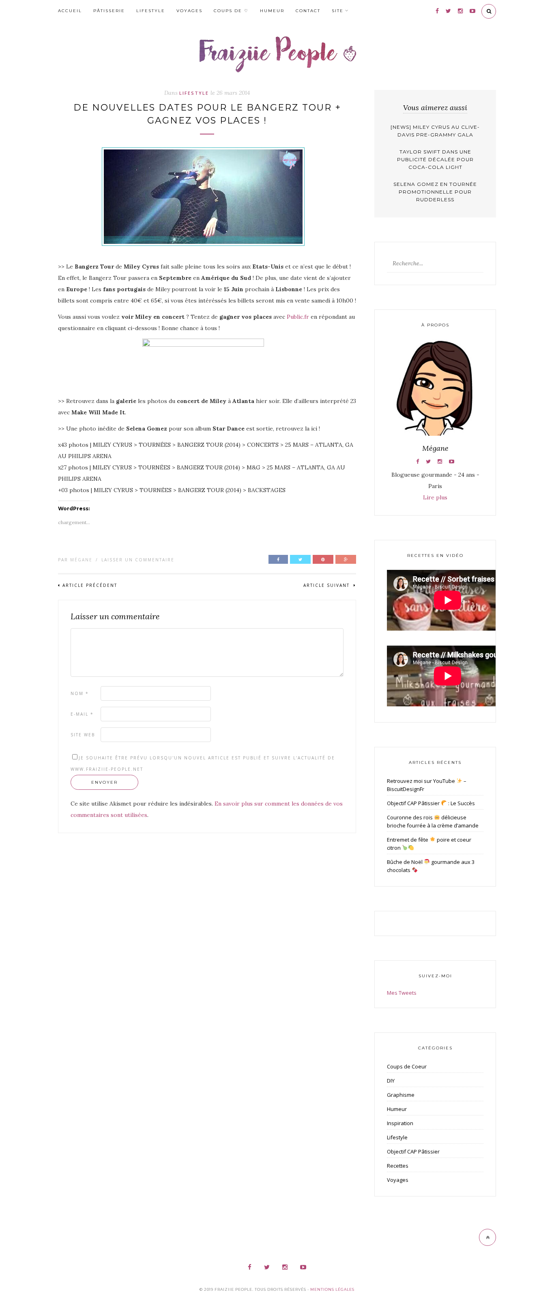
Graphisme (400, 1094)
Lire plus (435, 497)
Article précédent (89, 585)
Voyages (189, 10)
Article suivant (327, 585)
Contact (308, 10)
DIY (391, 1080)
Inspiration (400, 1123)
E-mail (82, 714)
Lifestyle (150, 10)
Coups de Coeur (407, 1066)
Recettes (397, 1165)
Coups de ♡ (231, 10)
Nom (80, 693)
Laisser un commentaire (137, 560)
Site (338, 10)
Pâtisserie (109, 10)
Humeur (272, 10)
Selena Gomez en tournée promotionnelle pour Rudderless (435, 192)
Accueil (70, 10)
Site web (83, 735)
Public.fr (298, 316)
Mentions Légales (332, 1289)
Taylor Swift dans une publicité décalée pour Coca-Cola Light (435, 159)
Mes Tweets (402, 992)
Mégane (81, 560)
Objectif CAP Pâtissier (413, 1151)
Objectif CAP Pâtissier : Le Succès (431, 803)
